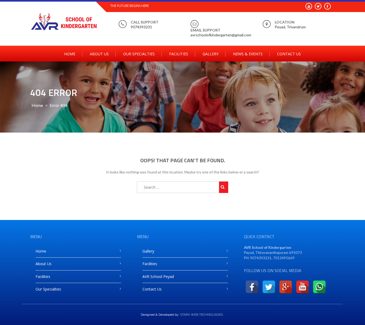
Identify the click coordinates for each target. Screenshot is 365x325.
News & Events (248, 53)
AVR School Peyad (158, 276)
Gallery (211, 53)
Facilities (178, 53)
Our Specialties (139, 53)
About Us (99, 53)
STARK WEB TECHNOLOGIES (201, 314)
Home (69, 53)
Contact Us (289, 53)
